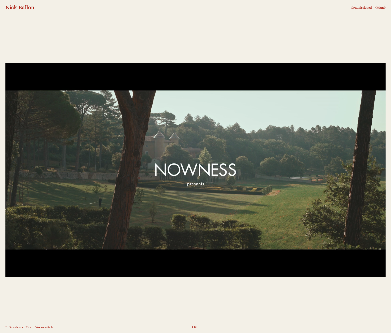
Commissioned (361, 7)
